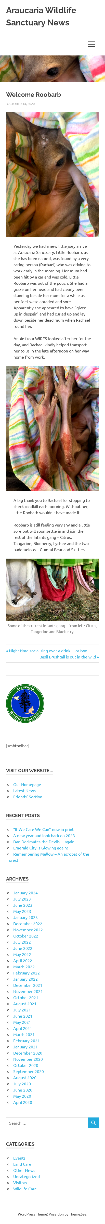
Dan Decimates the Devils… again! (44, 841)
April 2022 (22, 960)
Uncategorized (26, 1176)
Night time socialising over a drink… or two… (50, 650)
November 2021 (28, 991)
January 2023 (25, 917)
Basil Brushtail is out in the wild (68, 656)
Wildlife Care (25, 1188)
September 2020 (28, 1071)
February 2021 (26, 1040)
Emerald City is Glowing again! (40, 847)
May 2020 (22, 1095)
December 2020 (27, 1052)
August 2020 (24, 1077)
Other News (24, 1170)
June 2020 (22, 1089)
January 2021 (25, 1046)
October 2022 (25, 935)
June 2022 (22, 948)
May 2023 (22, 911)
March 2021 (24, 1034)
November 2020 (28, 1059)
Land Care (22, 1163)
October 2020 (25, 1065)
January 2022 (25, 978)
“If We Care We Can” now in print (43, 829)
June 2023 (22, 904)
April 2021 (22, 1028)
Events (19, 1157)
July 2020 (22, 1083)
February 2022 (26, 972)
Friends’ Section (27, 796)
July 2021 (22, 1009)
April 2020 (22, 1102)
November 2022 (28, 929)
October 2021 (25, 997)
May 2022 (22, 954)
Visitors (20, 1182)
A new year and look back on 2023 (44, 835)
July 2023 (22, 898)
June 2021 (22, 1015)
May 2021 (22, 1022)
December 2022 (27, 923)
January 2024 (25, 892)
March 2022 (24, 966)
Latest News (24, 790)
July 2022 (22, 941)
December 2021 (27, 985)
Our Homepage (27, 784)
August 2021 (24, 1003)
